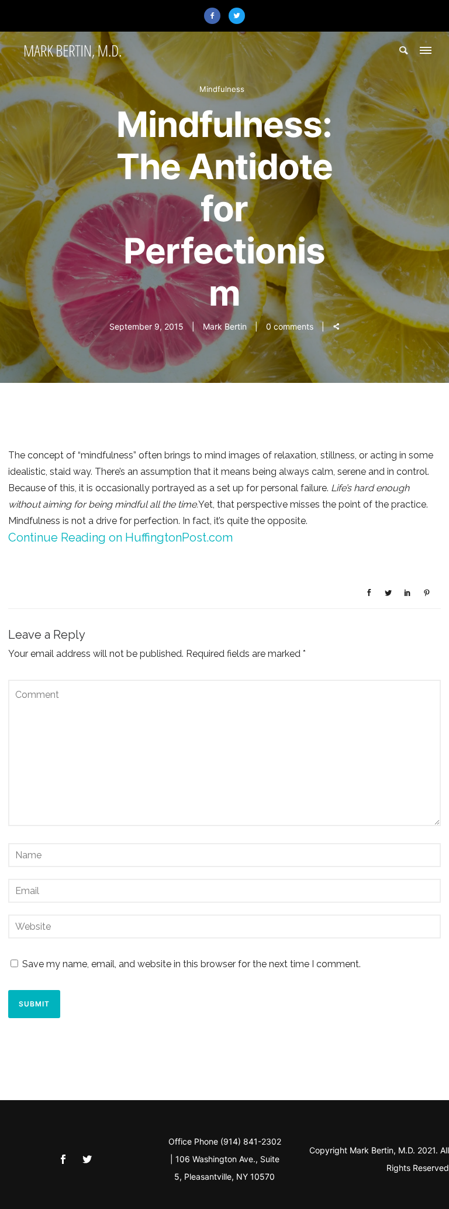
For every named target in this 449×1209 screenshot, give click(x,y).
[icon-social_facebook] (66, 1160)
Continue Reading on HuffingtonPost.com (120, 537)
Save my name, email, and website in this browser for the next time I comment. (191, 964)
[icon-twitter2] (237, 16)
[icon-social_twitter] (87, 1160)
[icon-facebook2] (215, 16)
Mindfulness (221, 89)
